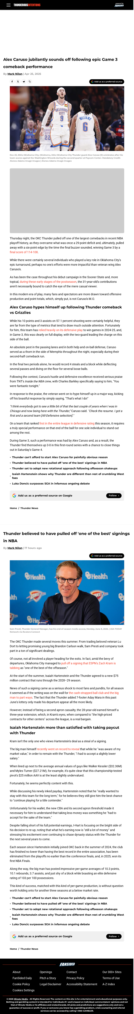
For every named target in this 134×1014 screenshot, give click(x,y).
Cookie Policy (21, 984)
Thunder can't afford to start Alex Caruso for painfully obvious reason (60, 457)
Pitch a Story (48, 978)
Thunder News (29, 508)
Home (13, 508)
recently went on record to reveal (58, 749)
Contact (72, 972)
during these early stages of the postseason (48, 281)
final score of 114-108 (24, 252)
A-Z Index (108, 984)
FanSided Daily (22, 978)
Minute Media (21, 999)
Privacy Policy (75, 978)
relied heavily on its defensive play (61, 330)
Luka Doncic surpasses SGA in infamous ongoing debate (51, 483)
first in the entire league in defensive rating (66, 423)
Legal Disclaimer (50, 984)
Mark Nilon (15, 73)
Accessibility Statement (82, 984)
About (16, 972)
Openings (46, 972)
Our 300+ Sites (111, 972)
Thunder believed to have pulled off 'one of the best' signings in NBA (59, 462)
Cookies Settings (23, 990)
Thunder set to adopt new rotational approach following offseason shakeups (64, 468)
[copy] (29, 81)
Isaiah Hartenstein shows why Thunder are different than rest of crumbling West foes (68, 476)
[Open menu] (8, 5)
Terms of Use (111, 978)
